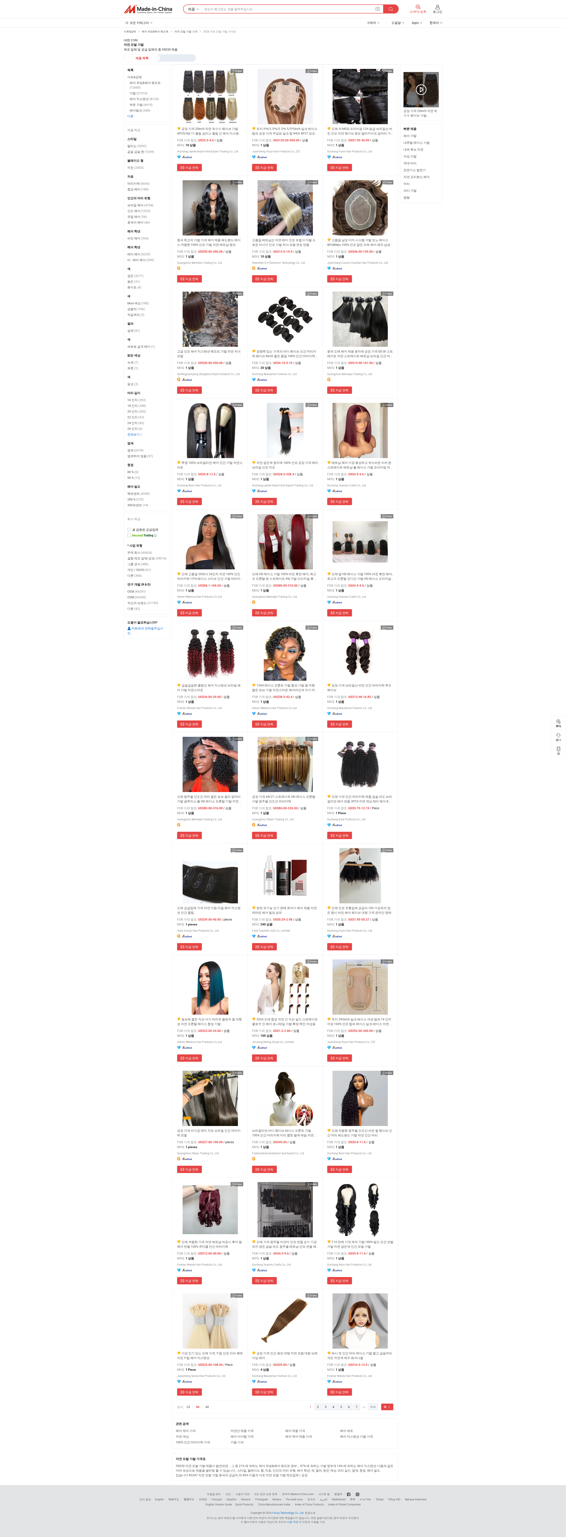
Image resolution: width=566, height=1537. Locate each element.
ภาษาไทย (365, 1499)
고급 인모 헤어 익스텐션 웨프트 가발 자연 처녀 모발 (209, 353)
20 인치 (136, 411)
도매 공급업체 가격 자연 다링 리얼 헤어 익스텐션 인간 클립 (209, 910)
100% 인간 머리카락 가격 (193, 1442)
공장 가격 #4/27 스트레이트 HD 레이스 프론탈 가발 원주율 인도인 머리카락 (283, 798)
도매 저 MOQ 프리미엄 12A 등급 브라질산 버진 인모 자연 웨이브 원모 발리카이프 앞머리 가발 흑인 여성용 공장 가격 (359, 131)
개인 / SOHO (139, 570)
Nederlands (339, 1499)
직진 (135, 167)
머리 (406, 184)
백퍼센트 (138, 493)
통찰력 (338, 1494)
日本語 (203, 1499)
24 (188, 1407)
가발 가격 (237, 1442)
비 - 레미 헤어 (140, 260)
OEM (136, 591)
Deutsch (246, 1499)
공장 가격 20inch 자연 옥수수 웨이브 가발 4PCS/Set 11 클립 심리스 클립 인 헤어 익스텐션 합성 (209, 131)
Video (238, 71)
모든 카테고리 (139, 23)
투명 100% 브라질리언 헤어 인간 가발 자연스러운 (210, 465)
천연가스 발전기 (414, 170)
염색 (135, 450)
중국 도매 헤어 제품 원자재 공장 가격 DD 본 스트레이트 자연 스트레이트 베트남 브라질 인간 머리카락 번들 (360, 353)
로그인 (437, 11)
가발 (138, 93)
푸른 (132, 368)
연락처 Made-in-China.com (298, 1494)
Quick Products (244, 1504)
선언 (228, 1494)
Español (231, 1499)
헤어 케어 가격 (186, 1431)
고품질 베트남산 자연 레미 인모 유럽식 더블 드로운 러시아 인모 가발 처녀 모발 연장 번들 (284, 242)
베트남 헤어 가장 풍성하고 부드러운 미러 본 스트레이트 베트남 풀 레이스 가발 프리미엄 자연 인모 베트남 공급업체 (360, 465)
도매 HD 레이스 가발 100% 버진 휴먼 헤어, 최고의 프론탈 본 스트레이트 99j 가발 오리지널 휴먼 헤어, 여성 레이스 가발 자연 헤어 (284, 576)
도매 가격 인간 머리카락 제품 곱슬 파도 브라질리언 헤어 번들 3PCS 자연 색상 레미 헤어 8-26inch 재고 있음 (359, 799)
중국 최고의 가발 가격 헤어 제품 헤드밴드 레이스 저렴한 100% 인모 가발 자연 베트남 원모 (209, 242)
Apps (415, 23)
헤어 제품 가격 (295, 1431)
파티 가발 (410, 190)
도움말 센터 (214, 1494)
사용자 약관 (242, 1494)
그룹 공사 (138, 564)
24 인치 (135, 423)
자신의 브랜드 (142, 603)
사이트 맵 (324, 1494)
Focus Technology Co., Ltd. (288, 1512)
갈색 (133, 330)
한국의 (311, 1499)
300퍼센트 (137, 505)
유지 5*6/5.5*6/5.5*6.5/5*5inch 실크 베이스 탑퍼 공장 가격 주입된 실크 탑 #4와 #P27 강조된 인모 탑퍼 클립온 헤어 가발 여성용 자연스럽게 (285, 131)
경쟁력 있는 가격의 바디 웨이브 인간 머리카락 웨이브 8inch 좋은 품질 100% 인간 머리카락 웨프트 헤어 (284, 353)
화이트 (134, 287)
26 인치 (134, 428)
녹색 (132, 362)
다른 (130, 116)
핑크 (132, 384)
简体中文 (173, 1499)
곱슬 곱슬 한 (140, 152)
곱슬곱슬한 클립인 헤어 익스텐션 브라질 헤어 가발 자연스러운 (209, 687)
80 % (132, 472)
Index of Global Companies (344, 1504)
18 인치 (136, 406)
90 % (133, 478)
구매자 (371, 23)
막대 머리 (410, 163)
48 (207, 1407)
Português (261, 1499)
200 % (135, 499)
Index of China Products (309, 1504)
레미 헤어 (138, 254)
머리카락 (138, 183)
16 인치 (136, 400)
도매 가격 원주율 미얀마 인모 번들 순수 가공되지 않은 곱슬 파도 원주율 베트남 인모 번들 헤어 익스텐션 (284, 1244)
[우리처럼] (349, 1494)
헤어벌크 (140, 110)
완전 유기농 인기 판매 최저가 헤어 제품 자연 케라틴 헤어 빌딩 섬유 (284, 910)
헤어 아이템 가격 (242, 1436)
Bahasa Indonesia (415, 1499)
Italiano (276, 1499)
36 (197, 1407)
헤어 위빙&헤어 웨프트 (145, 85)
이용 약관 (292, 1522)
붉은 (133, 281)
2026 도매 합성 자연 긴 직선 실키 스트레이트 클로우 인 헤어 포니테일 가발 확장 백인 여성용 (285, 1021)
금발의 (136, 309)
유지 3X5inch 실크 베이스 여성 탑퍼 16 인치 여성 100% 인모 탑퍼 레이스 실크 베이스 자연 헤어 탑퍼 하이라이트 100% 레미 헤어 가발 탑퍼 (360, 1021)
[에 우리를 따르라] (357, 1494)
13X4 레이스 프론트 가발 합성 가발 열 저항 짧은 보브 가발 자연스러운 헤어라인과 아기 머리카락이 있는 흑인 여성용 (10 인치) (285, 687)
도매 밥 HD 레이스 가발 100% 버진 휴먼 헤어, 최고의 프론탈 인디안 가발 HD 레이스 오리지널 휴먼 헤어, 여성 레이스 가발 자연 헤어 (360, 576)
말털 (406, 197)
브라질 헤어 (140, 205)
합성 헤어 (138, 189)
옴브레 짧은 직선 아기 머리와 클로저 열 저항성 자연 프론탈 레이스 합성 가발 (209, 1021)
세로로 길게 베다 (141, 346)
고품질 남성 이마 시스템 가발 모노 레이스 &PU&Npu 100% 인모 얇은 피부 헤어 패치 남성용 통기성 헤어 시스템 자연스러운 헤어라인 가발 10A (360, 242)
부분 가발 (141, 104)
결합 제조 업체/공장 (146, 558)
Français (217, 1499)
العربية (323, 1499)
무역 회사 (139, 552)
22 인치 (135, 417)
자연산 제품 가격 (242, 1431)
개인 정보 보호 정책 (265, 1494)
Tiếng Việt (394, 1499)
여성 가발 (410, 156)
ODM (136, 597)
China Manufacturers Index (274, 1504)
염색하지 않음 (140, 456)
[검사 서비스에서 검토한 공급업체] (147, 529)
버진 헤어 (138, 238)
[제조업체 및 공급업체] (148, 9)
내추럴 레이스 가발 (416, 142)
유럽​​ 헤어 (137, 216)
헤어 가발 (410, 136)
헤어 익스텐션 (144, 99)
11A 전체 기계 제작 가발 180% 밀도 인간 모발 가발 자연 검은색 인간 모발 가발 (360, 1244)
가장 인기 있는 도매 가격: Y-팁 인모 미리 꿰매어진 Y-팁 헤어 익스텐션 (210, 1355)
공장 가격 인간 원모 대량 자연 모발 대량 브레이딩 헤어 (284, 1355)
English (159, 1499)
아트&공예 (134, 77)
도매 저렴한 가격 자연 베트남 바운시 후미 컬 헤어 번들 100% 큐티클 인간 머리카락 (209, 1244)
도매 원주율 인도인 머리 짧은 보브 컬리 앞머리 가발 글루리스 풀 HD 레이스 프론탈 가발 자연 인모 (209, 799)
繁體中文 (189, 1499)
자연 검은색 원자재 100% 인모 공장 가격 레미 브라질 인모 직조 (285, 465)
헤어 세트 (346, 1431)
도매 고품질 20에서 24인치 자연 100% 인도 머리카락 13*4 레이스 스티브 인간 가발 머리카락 (208, 576)
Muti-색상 (138, 303)
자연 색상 (182, 1436)
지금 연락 (191, 167)
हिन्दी (352, 1499)
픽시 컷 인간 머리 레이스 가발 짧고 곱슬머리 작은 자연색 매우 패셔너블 (359, 1355)
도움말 (396, 23)
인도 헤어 (138, 211)
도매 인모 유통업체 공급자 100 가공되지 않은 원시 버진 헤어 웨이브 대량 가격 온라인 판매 (359, 910)
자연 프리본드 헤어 (416, 177)
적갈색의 (135, 315)
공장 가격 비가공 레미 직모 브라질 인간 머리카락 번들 (209, 1132)
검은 (135, 276)
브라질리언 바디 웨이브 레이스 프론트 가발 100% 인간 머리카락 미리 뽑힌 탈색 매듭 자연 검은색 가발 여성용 (284, 1132)
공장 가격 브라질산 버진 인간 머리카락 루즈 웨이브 (359, 687)
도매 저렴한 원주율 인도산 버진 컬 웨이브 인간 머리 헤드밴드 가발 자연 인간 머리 (359, 1132)
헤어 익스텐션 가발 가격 (356, 1436)
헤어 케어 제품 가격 (298, 1436)
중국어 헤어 (138, 222)
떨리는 (137, 146)
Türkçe (379, 1499)
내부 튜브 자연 (413, 149)
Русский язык (294, 1499)
